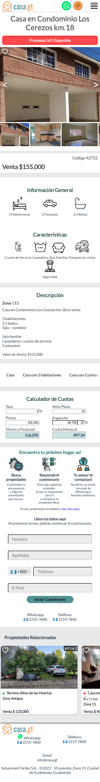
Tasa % (24, 408)
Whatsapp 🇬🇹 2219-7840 (29, 740)
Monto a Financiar (22, 432)
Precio (11, 418)
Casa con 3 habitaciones (42, 375)
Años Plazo (61, 406)
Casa (10, 375)
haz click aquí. (71, 509)
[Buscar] (78, 5)
